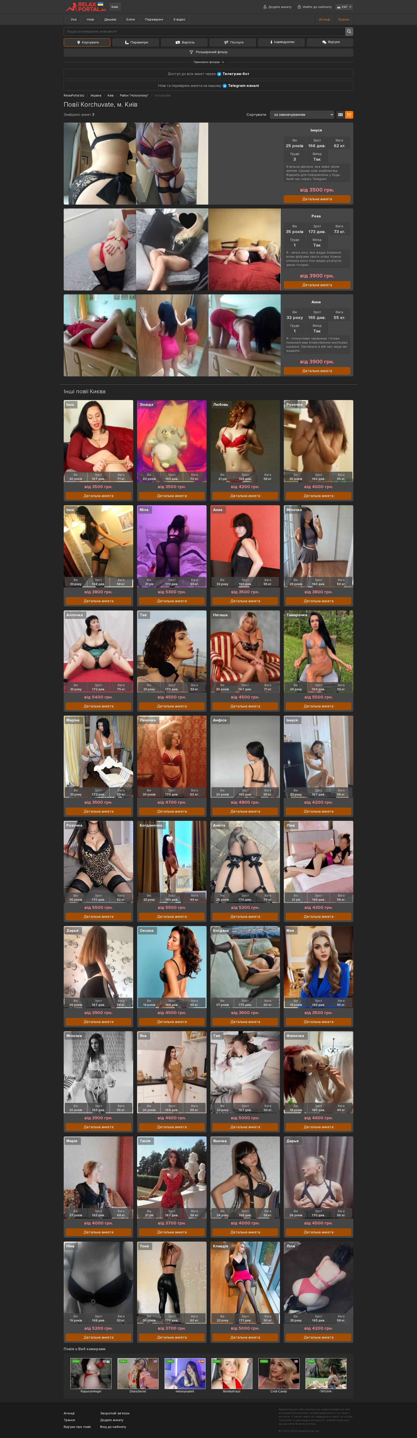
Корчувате (90, 42)
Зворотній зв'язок (115, 1413)
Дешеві (110, 19)
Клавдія (220, 1246)
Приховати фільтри (207, 62)
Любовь (220, 404)
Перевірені (154, 19)
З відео (179, 19)
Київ (114, 7)
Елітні (130, 19)
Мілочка (294, 509)
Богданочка (151, 825)
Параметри (139, 42)
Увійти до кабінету (317, 7)
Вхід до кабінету (113, 1427)
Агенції (324, 19)
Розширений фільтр (211, 52)
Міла (144, 509)
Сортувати (256, 114)
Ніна (70, 1246)
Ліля (290, 1246)
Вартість (188, 42)
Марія (71, 1141)
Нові (90, 19)
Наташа (220, 615)
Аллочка (74, 615)
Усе (74, 19)
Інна (70, 404)
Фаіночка (295, 1035)
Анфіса (219, 720)
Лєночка (148, 720)
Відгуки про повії (77, 1427)
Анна (316, 302)
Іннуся (316, 130)
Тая (143, 615)
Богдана (221, 930)
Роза (316, 216)
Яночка (220, 1141)
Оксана (146, 930)
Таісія (145, 1141)
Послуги (236, 42)
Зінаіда (146, 404)
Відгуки (334, 42)
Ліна (290, 825)
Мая (290, 930)
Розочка (294, 404)
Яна (143, 1035)
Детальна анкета (317, 199)
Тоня (144, 1246)
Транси (343, 19)
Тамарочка (296, 615)
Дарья (72, 930)
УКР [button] (344, 7)
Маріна (72, 720)
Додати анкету (280, 7)
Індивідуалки (284, 42)
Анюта (219, 825)
